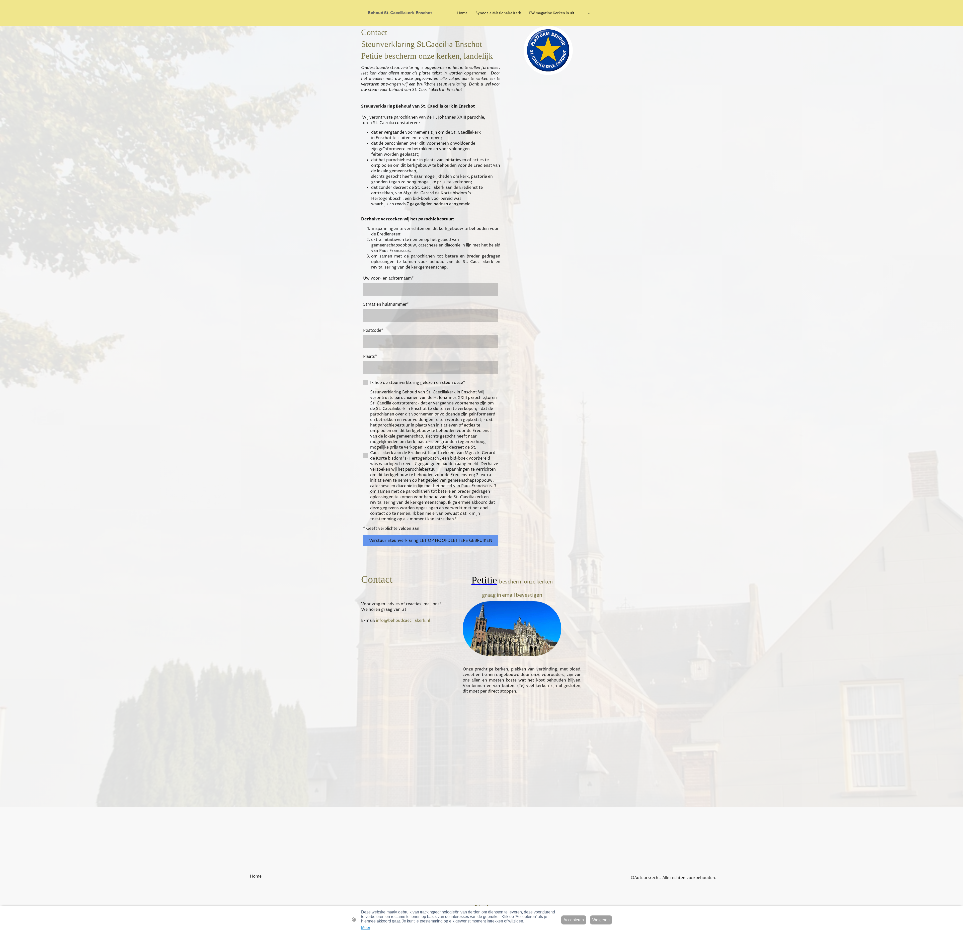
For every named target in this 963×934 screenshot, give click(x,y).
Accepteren (574, 920)
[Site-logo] (404, 20)
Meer (365, 927)
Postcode (373, 330)
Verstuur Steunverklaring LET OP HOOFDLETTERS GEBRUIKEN (430, 540)
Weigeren (601, 920)
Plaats (370, 356)
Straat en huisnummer (386, 304)
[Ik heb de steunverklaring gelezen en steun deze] (365, 382)
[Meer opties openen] (589, 13)
